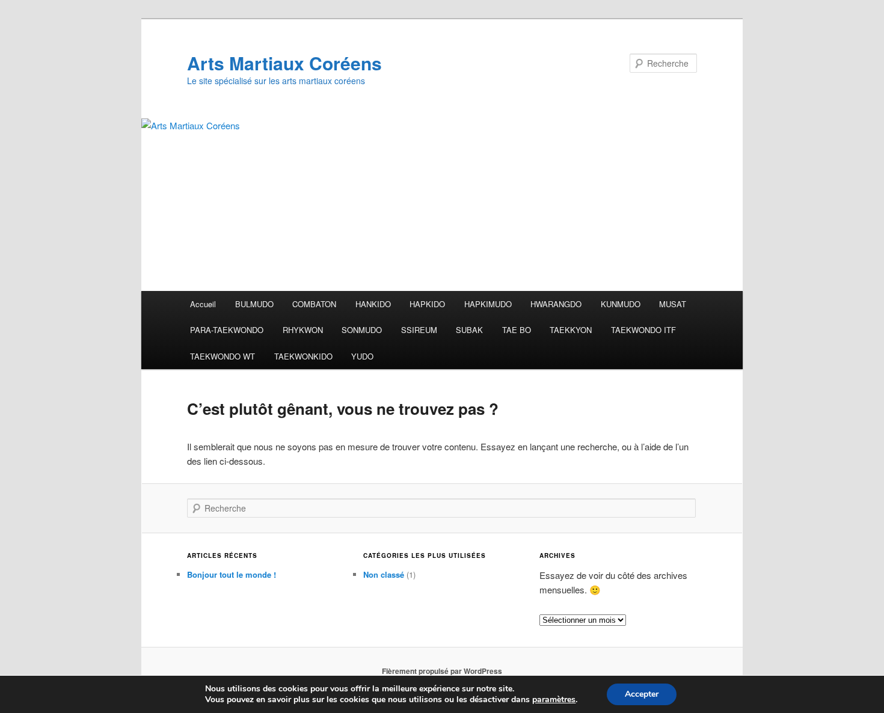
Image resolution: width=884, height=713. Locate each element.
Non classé (383, 574)
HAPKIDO (427, 304)
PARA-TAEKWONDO (226, 329)
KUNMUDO (620, 304)
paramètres (554, 699)
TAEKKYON (571, 329)
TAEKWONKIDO (303, 356)
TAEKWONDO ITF (643, 329)
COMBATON (314, 304)
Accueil (203, 304)
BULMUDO (254, 304)
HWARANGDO (556, 304)
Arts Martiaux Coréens (284, 63)
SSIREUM (419, 329)
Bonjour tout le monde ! (231, 574)
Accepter (641, 694)
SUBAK (469, 329)
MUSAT (672, 304)
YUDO (362, 356)
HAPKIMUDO (488, 304)
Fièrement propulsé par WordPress (442, 671)
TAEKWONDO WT (222, 356)
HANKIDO (373, 304)
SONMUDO (362, 329)
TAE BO (516, 329)
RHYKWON (303, 329)
